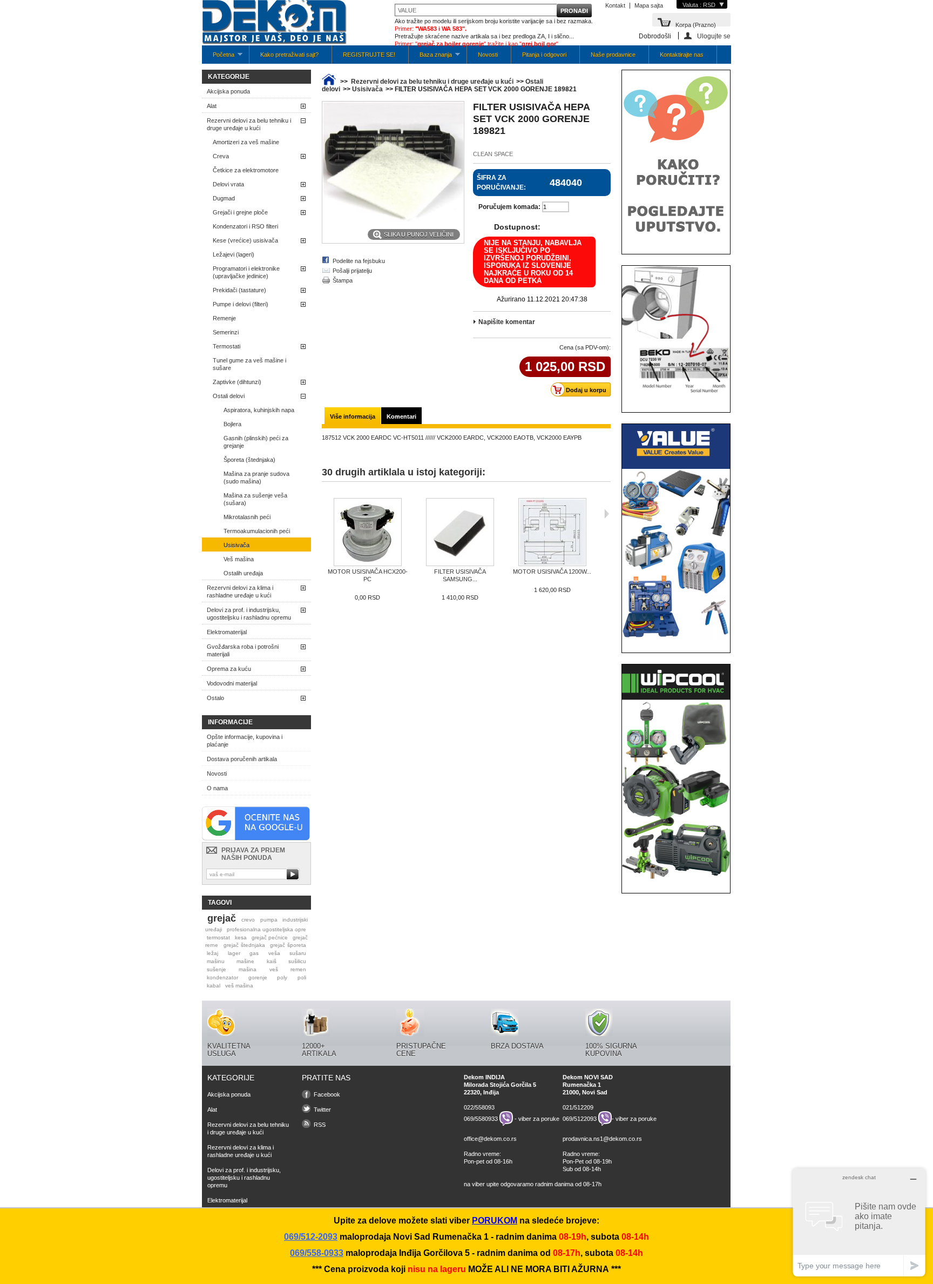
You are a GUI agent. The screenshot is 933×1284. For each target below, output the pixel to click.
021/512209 (578, 1107)
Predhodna (324, 514)
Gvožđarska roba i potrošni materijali (243, 650)
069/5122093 (580, 1118)
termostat (218, 937)
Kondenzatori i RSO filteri (245, 226)
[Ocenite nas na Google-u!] (256, 838)
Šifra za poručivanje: (501, 182)
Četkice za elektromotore (246, 170)
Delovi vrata (228, 184)
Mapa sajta (648, 5)
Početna (218, 57)
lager (234, 953)
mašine (245, 961)
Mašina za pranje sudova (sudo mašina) (256, 477)
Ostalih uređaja (243, 573)
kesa (241, 937)
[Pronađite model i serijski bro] (676, 397)
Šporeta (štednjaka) (249, 459)
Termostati (226, 346)
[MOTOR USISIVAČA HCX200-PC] (367, 533)
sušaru (297, 953)
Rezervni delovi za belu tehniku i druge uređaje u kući (249, 124)
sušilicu (297, 961)
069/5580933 (481, 1118)
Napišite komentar (506, 322)
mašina (247, 969)
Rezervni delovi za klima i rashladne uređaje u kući (240, 591)
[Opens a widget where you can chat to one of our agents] (859, 1222)
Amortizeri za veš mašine (246, 142)
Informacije (230, 722)
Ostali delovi (229, 396)
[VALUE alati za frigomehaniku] (676, 638)
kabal (213, 986)
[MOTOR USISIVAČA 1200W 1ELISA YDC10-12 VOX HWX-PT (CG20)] (552, 533)
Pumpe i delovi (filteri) (240, 304)
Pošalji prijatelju (352, 270)
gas (254, 953)
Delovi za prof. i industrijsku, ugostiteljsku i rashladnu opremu (249, 614)
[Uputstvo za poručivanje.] (676, 239)
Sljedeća (606, 514)
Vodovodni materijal (232, 683)
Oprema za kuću (229, 668)
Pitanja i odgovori (544, 54)
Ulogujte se (714, 35)
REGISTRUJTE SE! (369, 54)
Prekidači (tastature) (239, 290)
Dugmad (224, 198)
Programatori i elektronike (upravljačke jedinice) (246, 272)
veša (274, 953)
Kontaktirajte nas (682, 54)
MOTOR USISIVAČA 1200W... (552, 571)
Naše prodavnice (613, 54)
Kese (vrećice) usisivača (245, 240)
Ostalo (215, 698)
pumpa (269, 920)
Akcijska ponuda (228, 91)
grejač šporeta (288, 945)
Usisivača (236, 545)
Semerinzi (226, 332)
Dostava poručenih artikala (242, 759)
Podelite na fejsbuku (359, 261)
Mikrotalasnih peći (247, 517)
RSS (320, 1124)
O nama (217, 788)
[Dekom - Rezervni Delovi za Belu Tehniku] (274, 23)
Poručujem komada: (509, 207)
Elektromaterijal (227, 632)
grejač (221, 918)
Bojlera (232, 424)
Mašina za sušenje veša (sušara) (255, 499)
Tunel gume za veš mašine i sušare (249, 364)
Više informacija (352, 416)
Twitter (322, 1109)
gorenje (257, 977)
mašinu (216, 961)
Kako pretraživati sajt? (289, 54)
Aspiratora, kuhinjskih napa (259, 410)
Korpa (695, 24)
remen (298, 969)
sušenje (216, 969)
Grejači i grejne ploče (240, 212)
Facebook (327, 1094)
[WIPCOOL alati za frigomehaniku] (676, 878)
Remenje (224, 318)
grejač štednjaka (244, 945)
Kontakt (615, 5)
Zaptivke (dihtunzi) (237, 382)
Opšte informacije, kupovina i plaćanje (244, 741)
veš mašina (239, 986)
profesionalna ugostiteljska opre (266, 929)
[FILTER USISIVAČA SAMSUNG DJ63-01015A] (460, 533)
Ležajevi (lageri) (233, 254)
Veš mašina (239, 559)
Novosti (488, 54)
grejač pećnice (270, 937)
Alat (212, 106)
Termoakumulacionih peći (257, 531)
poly (282, 977)
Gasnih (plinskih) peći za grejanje (256, 442)
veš (273, 969)
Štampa (343, 280)
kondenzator (222, 977)
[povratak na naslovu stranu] (329, 81)
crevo (248, 920)
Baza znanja (430, 57)
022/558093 (479, 1107)
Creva (221, 156)
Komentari (401, 416)
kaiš (271, 961)
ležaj (212, 953)
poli (302, 977)
